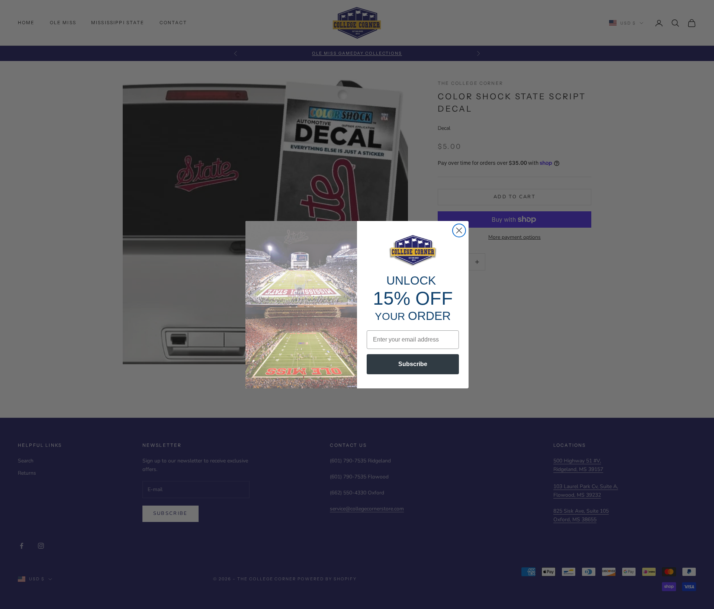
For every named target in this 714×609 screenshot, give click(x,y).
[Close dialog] (459, 230)
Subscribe (412, 364)
